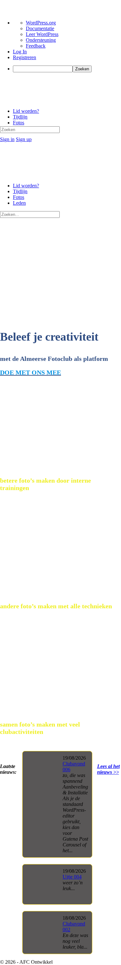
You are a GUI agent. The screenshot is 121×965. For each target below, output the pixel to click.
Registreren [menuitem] (24, 57)
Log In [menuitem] (20, 51)
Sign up (24, 139)
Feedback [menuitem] (35, 46)
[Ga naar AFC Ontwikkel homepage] (45, 100)
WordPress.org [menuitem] (41, 22)
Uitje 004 (72, 877)
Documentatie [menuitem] (40, 28)
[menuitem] (67, 69)
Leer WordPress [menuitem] (42, 34)
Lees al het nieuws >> (108, 769)
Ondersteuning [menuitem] (41, 40)
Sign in (7, 139)
